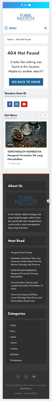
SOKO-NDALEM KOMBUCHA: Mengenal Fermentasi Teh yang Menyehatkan (25, 155)
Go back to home (26, 82)
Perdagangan (16, 360)
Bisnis (10, 144)
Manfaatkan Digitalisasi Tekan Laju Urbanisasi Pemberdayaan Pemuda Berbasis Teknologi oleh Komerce (26, 261)
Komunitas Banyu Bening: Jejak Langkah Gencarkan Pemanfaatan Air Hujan (27, 285)
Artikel (13, 325)
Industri (13, 342)
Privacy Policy (31, 393)
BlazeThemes (25, 388)
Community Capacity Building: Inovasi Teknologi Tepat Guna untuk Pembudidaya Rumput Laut (26, 297)
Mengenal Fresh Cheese (21, 252)
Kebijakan (14, 354)
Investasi (14, 348)
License (18, 393)
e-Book (13, 337)
